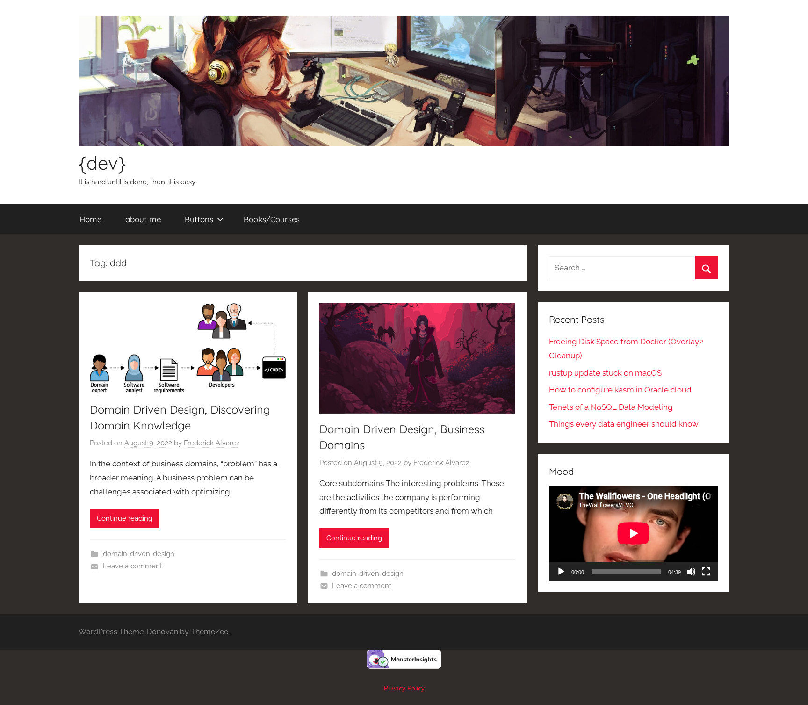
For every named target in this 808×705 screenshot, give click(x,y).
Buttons (199, 219)
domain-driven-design (138, 554)
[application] (633, 533)
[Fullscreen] (706, 571)
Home (90, 219)
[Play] (561, 571)
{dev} (102, 162)
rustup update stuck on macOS (605, 373)
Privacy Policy (404, 688)
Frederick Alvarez (211, 443)
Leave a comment (132, 566)
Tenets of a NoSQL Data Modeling (611, 407)
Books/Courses (272, 219)
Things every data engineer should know (624, 424)
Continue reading (124, 518)
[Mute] (691, 571)
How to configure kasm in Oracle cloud (620, 389)
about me (143, 219)
